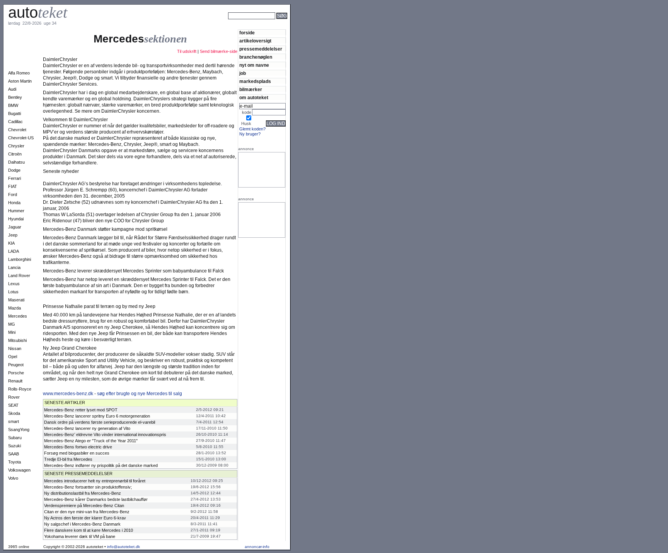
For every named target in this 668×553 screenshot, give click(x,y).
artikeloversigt (255, 40)
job (242, 73)
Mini (11, 332)
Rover (14, 397)
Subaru (15, 437)
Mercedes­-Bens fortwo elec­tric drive (78, 447)
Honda (14, 202)
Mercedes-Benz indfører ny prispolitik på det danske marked (101, 465)
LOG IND (275, 123)
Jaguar (14, 227)
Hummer (16, 210)
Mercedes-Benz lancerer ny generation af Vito (87, 428)
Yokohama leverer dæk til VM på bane (79, 536)
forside (247, 32)
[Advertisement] (317, 26)
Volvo (13, 478)
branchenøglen (255, 56)
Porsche (16, 372)
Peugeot (16, 364)
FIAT (12, 186)
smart (13, 421)
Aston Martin (20, 81)
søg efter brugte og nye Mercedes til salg (139, 393)
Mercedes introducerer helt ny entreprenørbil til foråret (94, 481)
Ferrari (14, 178)
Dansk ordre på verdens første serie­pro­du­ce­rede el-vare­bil (99, 422)
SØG (282, 16)
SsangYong (18, 429)
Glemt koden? (252, 129)
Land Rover (19, 275)
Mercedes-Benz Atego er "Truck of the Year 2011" (91, 440)
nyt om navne (254, 65)
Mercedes (17, 316)
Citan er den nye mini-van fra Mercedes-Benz (87, 511)
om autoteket (253, 97)
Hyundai (16, 218)
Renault (15, 381)
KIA (11, 243)
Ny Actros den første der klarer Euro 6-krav (85, 518)
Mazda (14, 308)
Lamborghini (19, 259)
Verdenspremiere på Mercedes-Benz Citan (84, 505)
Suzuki (14, 445)
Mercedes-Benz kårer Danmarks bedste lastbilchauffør (96, 499)
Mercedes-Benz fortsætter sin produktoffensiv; (88, 487)
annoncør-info (257, 547)
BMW (13, 105)
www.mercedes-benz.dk (68, 393)
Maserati (16, 300)
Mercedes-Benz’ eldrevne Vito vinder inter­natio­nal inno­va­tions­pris (105, 434)
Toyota (14, 462)
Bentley (15, 97)
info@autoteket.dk (123, 547)
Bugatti (14, 113)
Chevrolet (17, 129)
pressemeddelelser (260, 48)
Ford (12, 194)
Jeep (12, 235)
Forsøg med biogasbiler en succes (76, 453)
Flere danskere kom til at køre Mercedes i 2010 (88, 530)
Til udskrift (186, 51)
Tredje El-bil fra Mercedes (68, 459)
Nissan (14, 348)
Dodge (14, 170)
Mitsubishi (17, 340)
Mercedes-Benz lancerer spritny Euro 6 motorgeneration (97, 416)
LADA (13, 251)
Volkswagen (19, 470)
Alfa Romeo (19, 73)
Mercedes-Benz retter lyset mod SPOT (81, 410)
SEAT (13, 405)
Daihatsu (16, 162)
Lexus (14, 283)
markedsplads (255, 81)
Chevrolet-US (21, 137)
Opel (12, 356)
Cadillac (15, 121)
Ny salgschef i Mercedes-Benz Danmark (82, 524)
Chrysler (16, 146)
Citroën (15, 154)
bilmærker (250, 89)
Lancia (14, 267)
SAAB (13, 454)
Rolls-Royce (19, 389)
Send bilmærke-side (218, 51)
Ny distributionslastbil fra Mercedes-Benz (82, 493)
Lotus (13, 291)
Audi (12, 89)
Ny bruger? (250, 134)
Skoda (14, 413)
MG (11, 324)
